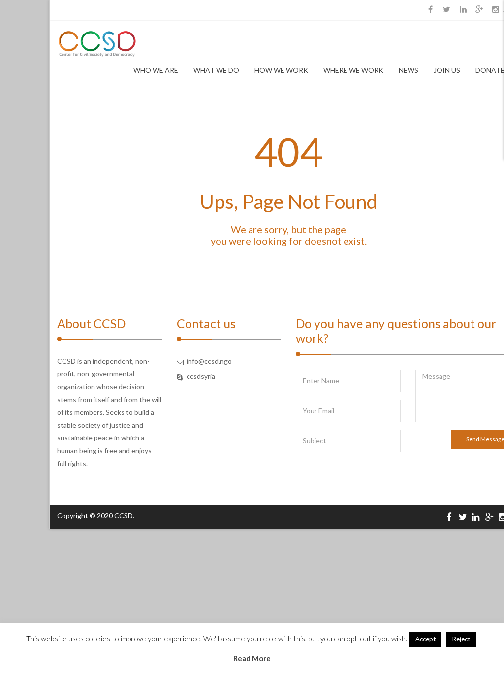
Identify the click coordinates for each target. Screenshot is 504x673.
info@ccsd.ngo (209, 361)
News (408, 70)
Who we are (155, 70)
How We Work (281, 70)
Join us (447, 70)
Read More (252, 658)
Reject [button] (461, 639)
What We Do (216, 70)
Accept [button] (425, 639)
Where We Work (353, 70)
